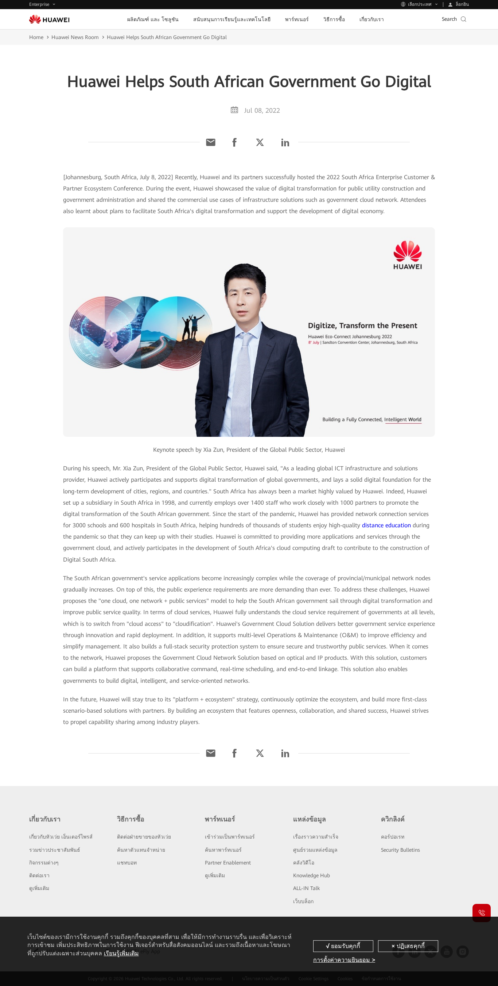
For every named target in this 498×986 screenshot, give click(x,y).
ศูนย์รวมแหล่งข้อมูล (315, 850)
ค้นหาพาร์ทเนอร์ (223, 850)
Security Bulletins (400, 850)
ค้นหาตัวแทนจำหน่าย (141, 850)
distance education (386, 525)
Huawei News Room (75, 37)
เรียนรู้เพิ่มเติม (121, 953)
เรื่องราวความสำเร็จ (315, 837)
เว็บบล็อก (303, 901)
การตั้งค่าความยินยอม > (344, 959)
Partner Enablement (228, 863)
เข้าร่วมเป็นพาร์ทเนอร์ (230, 837)
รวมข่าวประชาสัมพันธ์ (54, 850)
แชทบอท (127, 863)
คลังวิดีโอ (303, 863)
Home (36, 37)
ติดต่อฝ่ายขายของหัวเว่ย (144, 837)
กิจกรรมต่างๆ (44, 863)
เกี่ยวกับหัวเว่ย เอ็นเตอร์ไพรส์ (61, 837)
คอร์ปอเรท (392, 837)
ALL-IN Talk (306, 888)
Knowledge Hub (311, 875)
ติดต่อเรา (39, 875)
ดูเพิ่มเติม (39, 888)
